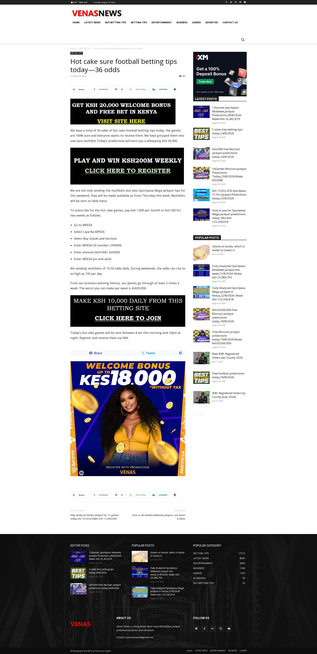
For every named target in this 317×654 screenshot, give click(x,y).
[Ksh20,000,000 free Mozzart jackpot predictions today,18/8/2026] (201, 314)
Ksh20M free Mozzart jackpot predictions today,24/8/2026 (226, 153)
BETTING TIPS (85, 48)
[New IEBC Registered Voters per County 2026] (201, 358)
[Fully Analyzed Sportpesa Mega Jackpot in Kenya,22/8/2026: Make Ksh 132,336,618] (201, 292)
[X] (236, 2)
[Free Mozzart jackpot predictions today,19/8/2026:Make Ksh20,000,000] (201, 336)
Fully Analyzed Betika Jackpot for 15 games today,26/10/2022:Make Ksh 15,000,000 (94, 516)
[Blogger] (196, 628)
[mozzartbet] (127, 166)
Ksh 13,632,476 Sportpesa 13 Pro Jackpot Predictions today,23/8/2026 (229, 194)
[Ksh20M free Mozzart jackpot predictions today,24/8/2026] (201, 153)
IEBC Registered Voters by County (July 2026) (229, 395)
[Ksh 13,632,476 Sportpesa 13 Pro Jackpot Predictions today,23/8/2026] (201, 195)
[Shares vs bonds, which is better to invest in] (201, 252)
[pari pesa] (127, 418)
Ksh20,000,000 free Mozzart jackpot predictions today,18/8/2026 (224, 315)
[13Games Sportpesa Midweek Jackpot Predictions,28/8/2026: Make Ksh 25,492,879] (201, 112)
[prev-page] (195, 414)
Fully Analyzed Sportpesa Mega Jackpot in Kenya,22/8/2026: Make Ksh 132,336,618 (228, 293)
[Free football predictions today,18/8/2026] (201, 377)
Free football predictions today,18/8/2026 (228, 375)
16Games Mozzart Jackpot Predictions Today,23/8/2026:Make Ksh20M (229, 174)
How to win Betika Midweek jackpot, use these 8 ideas (158, 516)
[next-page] (200, 414)
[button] (243, 39)
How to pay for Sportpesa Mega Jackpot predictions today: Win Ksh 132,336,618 (229, 216)
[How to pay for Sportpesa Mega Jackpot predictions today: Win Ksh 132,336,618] (201, 214)
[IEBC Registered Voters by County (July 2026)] (201, 397)
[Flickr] (212, 628)
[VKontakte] (229, 628)
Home (73, 48)
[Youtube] (245, 2)
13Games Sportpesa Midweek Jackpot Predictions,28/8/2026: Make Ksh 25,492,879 (227, 113)
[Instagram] (231, 2)
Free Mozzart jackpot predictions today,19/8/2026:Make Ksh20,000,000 (227, 337)
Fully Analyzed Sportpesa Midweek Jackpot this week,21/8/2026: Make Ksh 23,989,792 (228, 271)
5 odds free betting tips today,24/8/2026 (227, 131)
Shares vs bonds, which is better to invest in (228, 248)
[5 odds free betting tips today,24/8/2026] (201, 134)
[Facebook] (226, 2)
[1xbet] (127, 111)
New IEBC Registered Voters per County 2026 (227, 355)
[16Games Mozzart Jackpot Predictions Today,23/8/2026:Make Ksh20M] (201, 173)
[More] (174, 89)
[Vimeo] (240, 2)
